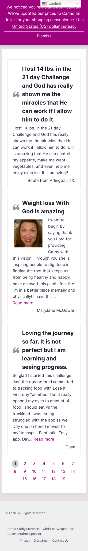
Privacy (25, 540)
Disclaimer (41, 540)
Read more (23, 303)
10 (34, 471)
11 (44, 471)
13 (63, 471)
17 (44, 479)
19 (63, 479)
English (54, 3)
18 (53, 479)
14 (73, 471)
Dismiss (44, 36)
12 (53, 471)
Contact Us (60, 540)
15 (25, 479)
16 (34, 479)
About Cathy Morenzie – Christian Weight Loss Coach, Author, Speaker (41, 531)
